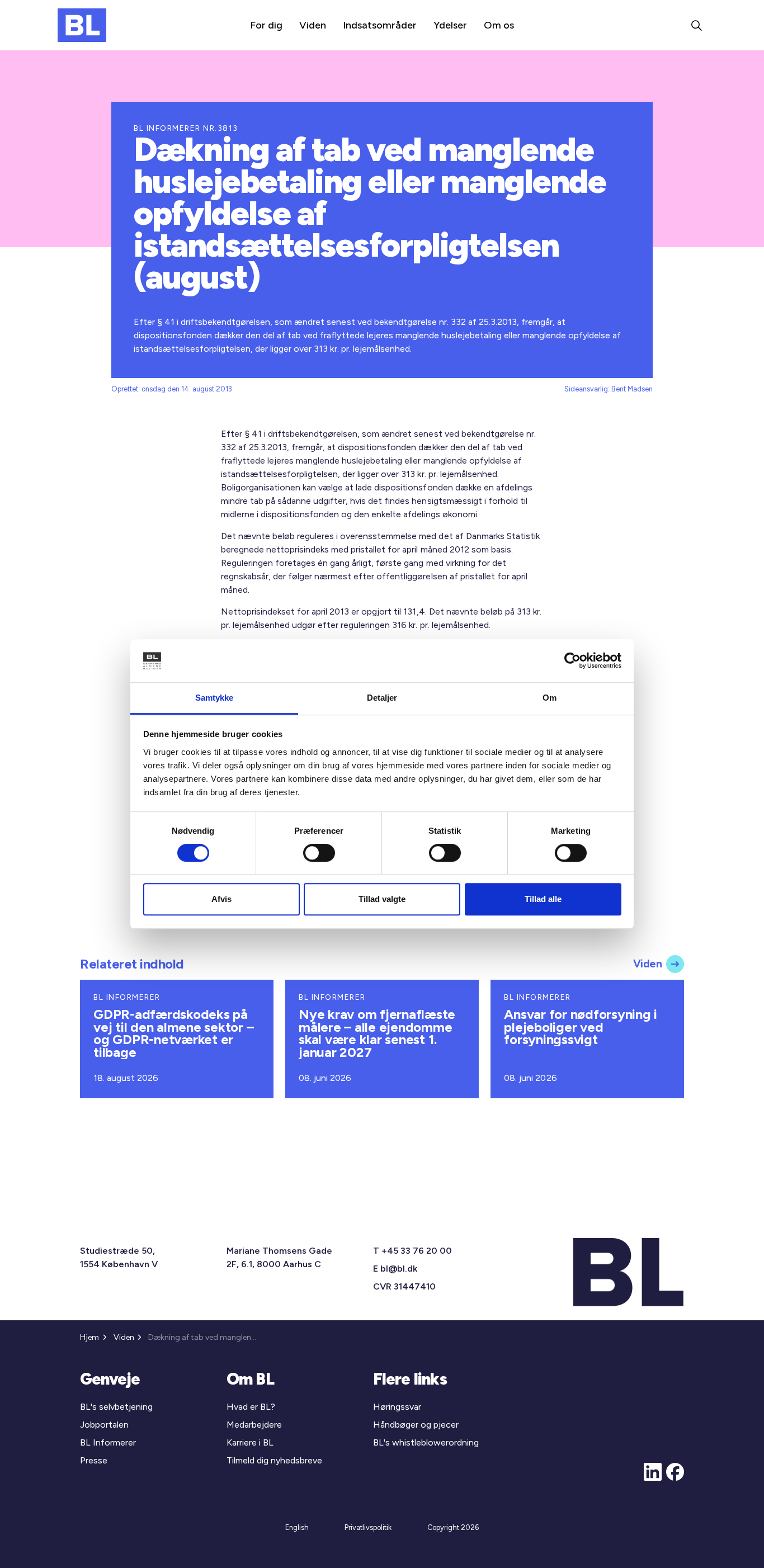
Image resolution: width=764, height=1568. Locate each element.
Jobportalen (104, 1424)
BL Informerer (108, 1442)
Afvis (221, 899)
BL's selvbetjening (116, 1406)
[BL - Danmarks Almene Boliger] (82, 25)
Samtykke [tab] (214, 697)
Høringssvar (397, 1406)
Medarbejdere (254, 1424)
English (297, 1527)
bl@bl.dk (398, 1268)
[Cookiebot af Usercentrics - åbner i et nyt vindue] (572, 661)
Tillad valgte (382, 899)
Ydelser (450, 25)
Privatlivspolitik (368, 1527)
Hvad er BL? (251, 1406)
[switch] (319, 853)
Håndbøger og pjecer (416, 1424)
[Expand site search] (696, 25)
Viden (312, 25)
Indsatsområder (380, 25)
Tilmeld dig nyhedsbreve (274, 1460)
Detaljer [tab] (382, 697)
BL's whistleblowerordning (426, 1442)
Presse (93, 1460)
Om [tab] (550, 697)
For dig (266, 25)
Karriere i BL (250, 1442)
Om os (499, 25)
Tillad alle (543, 899)
